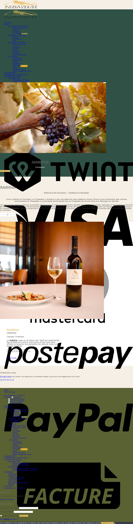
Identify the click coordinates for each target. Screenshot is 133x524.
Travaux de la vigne (16, 477)
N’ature (15, 37)
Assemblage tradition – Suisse (25, 469)
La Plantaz (16, 33)
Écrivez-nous (5, 377)
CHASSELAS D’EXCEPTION (15, 75)
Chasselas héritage (20, 80)
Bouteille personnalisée (18, 483)
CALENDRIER (10, 73)
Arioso (15, 50)
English (19, 403)
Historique (12, 474)
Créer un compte (7, 499)
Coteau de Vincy (19, 28)
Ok (102, 523)
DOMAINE (8, 472)
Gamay (15, 62)
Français (8, 397)
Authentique (13, 467)
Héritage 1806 (14, 78)
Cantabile (16, 48)
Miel (14, 41)
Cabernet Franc (19, 69)
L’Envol (15, 46)
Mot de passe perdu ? (9, 519)
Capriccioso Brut (19, 55)
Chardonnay (17, 60)
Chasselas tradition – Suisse (24, 470)
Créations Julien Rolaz (17, 35)
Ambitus (15, 30)
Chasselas (16, 58)
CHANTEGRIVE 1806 (13, 76)
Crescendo (13, 57)
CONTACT (8, 486)
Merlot (15, 68)
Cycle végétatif (15, 479)
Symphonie (17, 64)
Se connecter (24, 516)
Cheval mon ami (19, 44)
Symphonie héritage (20, 82)
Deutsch (21, 401)
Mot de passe (6, 512)
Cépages (12, 476)
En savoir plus (109, 523)
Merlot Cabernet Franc (22, 71)
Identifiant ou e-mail (9, 508)
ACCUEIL (8, 23)
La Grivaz (16, 32)
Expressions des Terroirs (18, 26)
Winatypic (16, 39)
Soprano (15, 51)
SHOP (6, 25)
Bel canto (16, 53)
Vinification (13, 481)
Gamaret (16, 66)
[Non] (114, 523)
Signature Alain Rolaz (17, 43)
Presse (11, 484)
